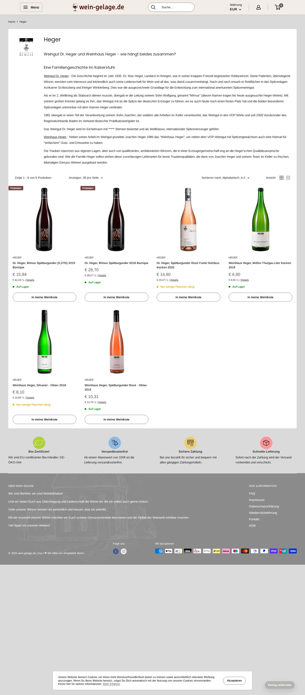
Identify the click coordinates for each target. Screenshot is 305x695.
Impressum (257, 500)
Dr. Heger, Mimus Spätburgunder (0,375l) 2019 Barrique (44, 265)
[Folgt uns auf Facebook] (116, 551)
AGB (252, 525)
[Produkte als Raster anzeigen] (281, 178)
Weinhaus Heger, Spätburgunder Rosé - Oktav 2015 (116, 387)
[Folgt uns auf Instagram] (124, 551)
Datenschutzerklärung (264, 506)
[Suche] (153, 7)
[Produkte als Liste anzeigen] (288, 178)
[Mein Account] (258, 7)
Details (30, 279)
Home (11, 21)
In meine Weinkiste (44, 297)
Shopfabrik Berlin (73, 553)
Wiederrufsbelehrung (263, 512)
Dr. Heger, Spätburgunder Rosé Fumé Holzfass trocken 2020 (188, 265)
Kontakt (254, 519)
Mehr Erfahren (111, 683)
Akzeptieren (234, 680)
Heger (17, 257)
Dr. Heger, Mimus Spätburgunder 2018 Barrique (116, 263)
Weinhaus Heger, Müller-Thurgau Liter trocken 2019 (260, 265)
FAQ (252, 493)
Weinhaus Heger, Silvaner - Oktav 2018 (39, 385)
